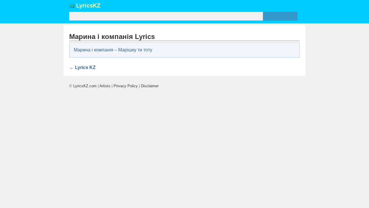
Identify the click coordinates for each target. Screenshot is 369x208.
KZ (88, 6)
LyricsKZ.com (85, 86)
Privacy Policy (126, 86)
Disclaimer (150, 86)
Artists (104, 86)
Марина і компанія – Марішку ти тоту (113, 49)
